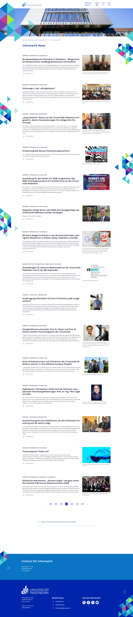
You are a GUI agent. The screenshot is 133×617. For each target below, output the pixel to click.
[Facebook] (88, 602)
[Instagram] (84, 602)
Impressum (60, 601)
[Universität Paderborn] (66, 589)
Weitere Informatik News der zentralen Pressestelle (58, 522)
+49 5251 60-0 (26, 607)
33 (77, 504)
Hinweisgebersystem (63, 608)
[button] (89, 4)
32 (72, 504)
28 (50, 504)
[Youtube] (97, 602)
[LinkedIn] (92, 602)
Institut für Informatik (35, 5)
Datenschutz (60, 605)
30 (61, 504)
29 (56, 504)
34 (82, 504)
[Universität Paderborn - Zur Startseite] (24, 4)
